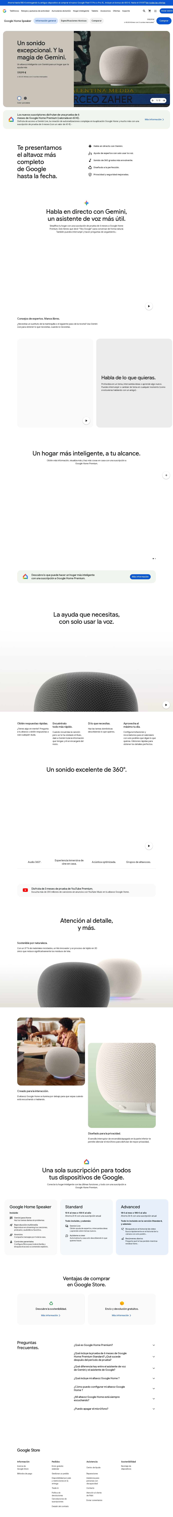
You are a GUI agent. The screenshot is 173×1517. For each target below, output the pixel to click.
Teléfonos (14, 11)
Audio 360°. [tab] (34, 862)
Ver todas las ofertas (155, 3)
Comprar (163, 21)
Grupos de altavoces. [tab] (138, 862)
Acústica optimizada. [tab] (104, 862)
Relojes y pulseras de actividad (35, 11)
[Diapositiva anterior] (153, 100)
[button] (144, 10)
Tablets (94, 11)
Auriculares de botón (61, 11)
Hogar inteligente (81, 11)
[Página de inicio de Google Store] (5, 11)
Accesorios (105, 11)
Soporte (126, 11)
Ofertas (116, 11)
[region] (86, 383)
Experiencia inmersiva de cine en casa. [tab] (69, 862)
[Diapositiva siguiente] (164, 100)
